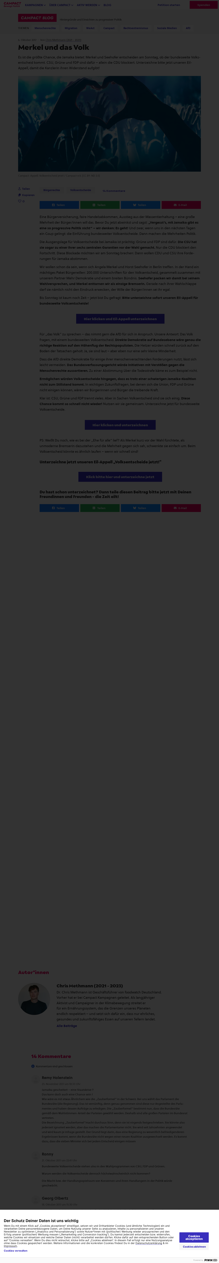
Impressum (10, 1246)
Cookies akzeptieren (194, 1237)
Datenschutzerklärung (148, 1243)
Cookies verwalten (15, 1250)
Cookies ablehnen (194, 1246)
